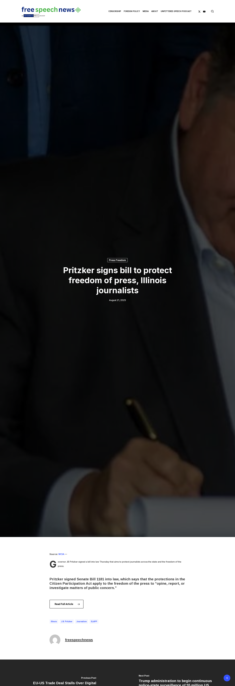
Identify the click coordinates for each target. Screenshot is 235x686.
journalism (81, 621)
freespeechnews (79, 640)
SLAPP (94, 621)
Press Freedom (117, 260)
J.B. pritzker (66, 621)
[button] (67, 604)
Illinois (54, 621)
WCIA (61, 554)
